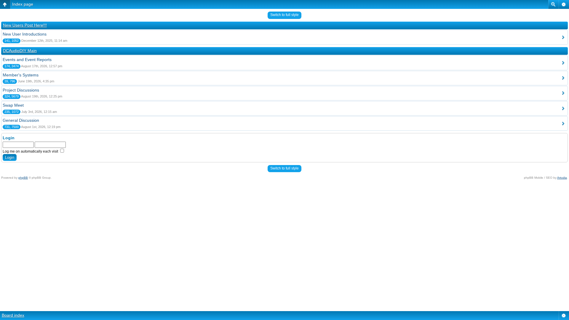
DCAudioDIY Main (20, 50)
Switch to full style (284, 15)
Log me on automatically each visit (31, 151)
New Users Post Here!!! (25, 25)
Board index (13, 315)
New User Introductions (25, 34)
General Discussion (21, 120)
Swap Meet (13, 105)
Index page (22, 4)
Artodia (562, 177)
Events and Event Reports (27, 59)
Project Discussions (21, 90)
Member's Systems (21, 75)
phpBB (23, 177)
